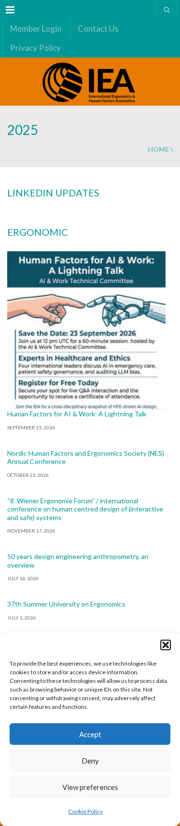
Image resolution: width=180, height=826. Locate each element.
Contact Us (98, 29)
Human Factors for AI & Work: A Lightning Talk (76, 414)
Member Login (35, 29)
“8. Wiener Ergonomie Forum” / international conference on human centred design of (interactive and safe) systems (85, 509)
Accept (90, 734)
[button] (165, 645)
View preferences (90, 787)
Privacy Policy (35, 48)
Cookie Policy (85, 811)
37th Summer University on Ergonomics (66, 604)
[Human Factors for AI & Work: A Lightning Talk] (86, 330)
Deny (90, 760)
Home (158, 149)
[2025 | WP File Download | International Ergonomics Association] (90, 82)
